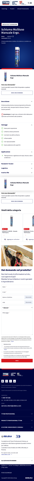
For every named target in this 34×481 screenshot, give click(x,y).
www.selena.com (5, 454)
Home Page (4, 9)
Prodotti (12, 9)
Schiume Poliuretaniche (23, 9)
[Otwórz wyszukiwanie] (28, 3)
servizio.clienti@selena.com (11, 406)
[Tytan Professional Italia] (14, 3)
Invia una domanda (17, 93)
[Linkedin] (14, 381)
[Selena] (29, 478)
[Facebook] (10, 381)
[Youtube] (2, 381)
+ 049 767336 (5, 398)
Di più (12, 341)
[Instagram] (6, 381)
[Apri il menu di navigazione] (31, 3)
